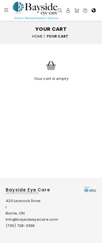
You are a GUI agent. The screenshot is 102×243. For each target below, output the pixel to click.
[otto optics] (90, 189)
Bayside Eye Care (28, 190)
